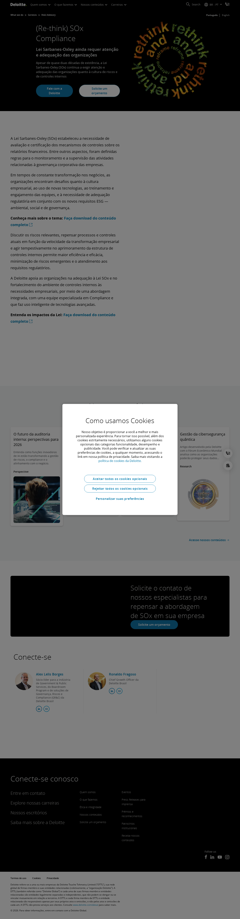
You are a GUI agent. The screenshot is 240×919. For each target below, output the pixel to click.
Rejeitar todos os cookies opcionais (120, 489)
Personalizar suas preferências (120, 499)
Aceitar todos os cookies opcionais (120, 479)
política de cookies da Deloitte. (120, 461)
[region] (120, 459)
